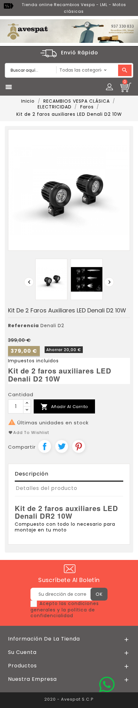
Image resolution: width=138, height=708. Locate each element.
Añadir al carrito (64, 407)
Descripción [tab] (31, 473)
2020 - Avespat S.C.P (69, 699)
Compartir (44, 446)
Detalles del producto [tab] (46, 488)
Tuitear (61, 446)
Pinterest (78, 446)
